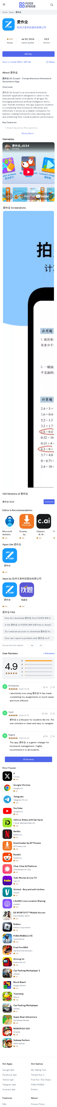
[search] (52, 5)
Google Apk (8, 1070)
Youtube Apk (8, 1089)
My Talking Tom (38, 1070)
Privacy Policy (38, 1104)
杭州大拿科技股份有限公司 (31, 27)
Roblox (34, 1089)
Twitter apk (8, 1079)
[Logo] (27, 5)
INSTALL (28, 54)
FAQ (4, 1104)
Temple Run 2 (37, 1074)
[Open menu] (3, 4)
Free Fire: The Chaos (41, 1079)
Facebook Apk (9, 1074)
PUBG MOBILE (38, 1084)
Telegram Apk (9, 1084)
